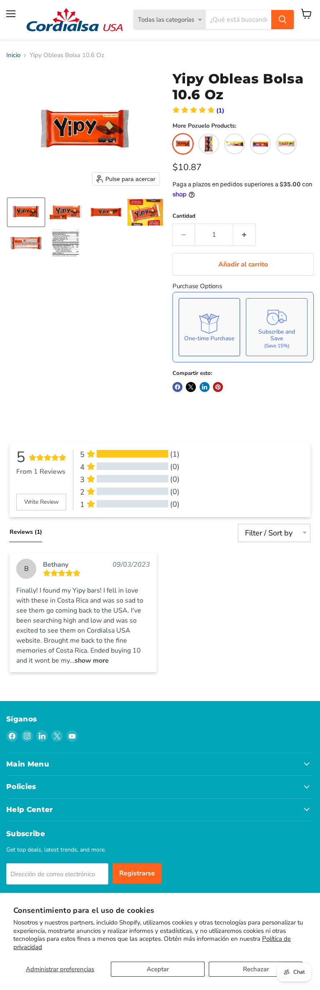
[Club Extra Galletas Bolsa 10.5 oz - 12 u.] (208, 143)
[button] (26, 212)
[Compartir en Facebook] (177, 387)
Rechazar (256, 969)
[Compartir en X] (191, 387)
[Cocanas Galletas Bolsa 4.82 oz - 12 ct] (234, 143)
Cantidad (183, 216)
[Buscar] (282, 19)
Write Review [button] (41, 502)
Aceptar (158, 969)
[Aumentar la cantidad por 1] (244, 235)
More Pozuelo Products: (204, 126)
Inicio (13, 55)
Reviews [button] (26, 532)
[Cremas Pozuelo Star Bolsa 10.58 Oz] (286, 143)
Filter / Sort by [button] (268, 533)
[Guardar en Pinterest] (218, 387)
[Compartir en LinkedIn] (205, 387)
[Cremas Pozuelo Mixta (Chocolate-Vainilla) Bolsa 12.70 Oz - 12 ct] (260, 143)
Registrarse (137, 873)
